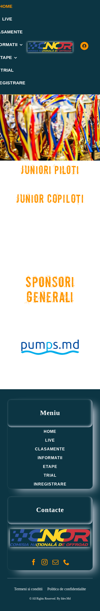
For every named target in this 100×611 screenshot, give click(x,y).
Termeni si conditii (28, 589)
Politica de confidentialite (66, 589)
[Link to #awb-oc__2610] (84, 46)
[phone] (66, 562)
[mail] (55, 562)
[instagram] (45, 562)
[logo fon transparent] (50, 44)
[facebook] (34, 562)
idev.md (66, 598)
